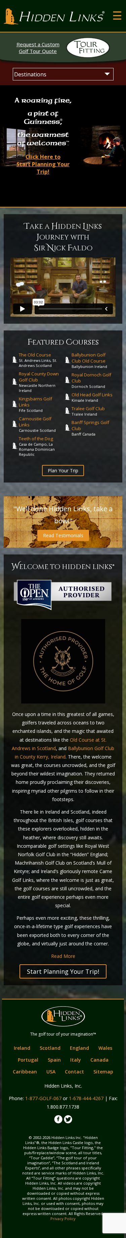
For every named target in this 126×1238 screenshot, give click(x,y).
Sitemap (103, 1071)
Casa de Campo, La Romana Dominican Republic (37, 446)
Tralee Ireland (88, 411)
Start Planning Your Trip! (63, 971)
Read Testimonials (63, 535)
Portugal (28, 1060)
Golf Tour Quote (37, 47)
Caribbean (25, 1071)
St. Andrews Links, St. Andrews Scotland (38, 360)
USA (50, 1071)
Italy (75, 1060)
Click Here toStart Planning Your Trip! (43, 164)
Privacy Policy (63, 1218)
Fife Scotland (35, 404)
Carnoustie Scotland (37, 424)
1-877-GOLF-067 (43, 1098)
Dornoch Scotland (91, 380)
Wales (105, 1048)
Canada (99, 1060)
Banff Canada (90, 428)
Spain (54, 1060)
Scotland (50, 1048)
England (79, 1048)
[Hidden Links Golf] (54, 16)
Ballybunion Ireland (89, 360)
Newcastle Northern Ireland (39, 382)
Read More (63, 956)
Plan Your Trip (63, 470)
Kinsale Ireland (92, 397)
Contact (74, 1071)
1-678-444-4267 (86, 1098)
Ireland (22, 1048)
